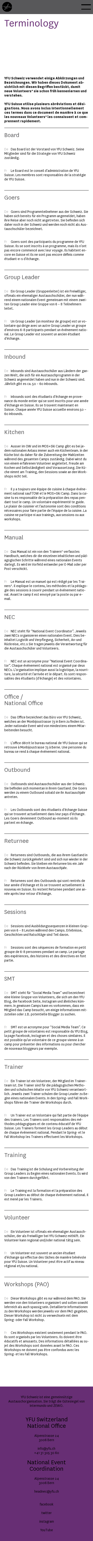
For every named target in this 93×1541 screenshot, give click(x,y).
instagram (46, 1522)
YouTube (46, 1530)
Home (6, 4)
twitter (46, 1513)
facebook (46, 1504)
